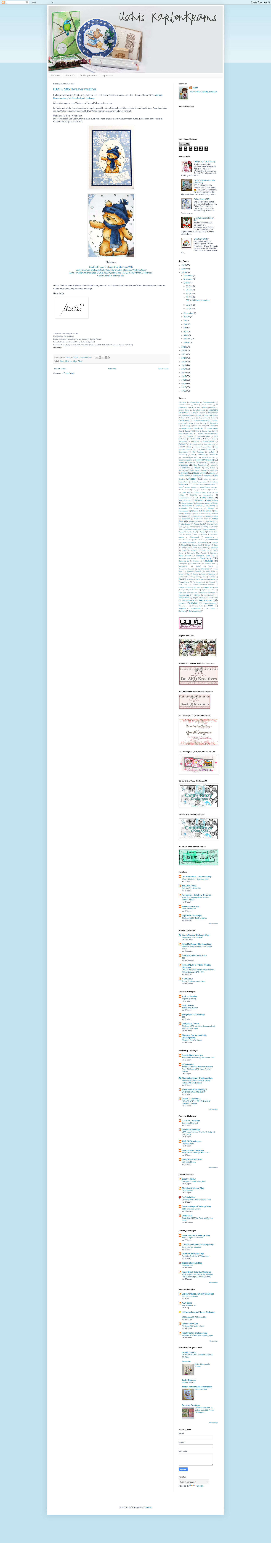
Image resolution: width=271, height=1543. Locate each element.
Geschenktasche (185, 460)
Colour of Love (194, 423)
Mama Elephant (187, 503)
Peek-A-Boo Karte (201, 519)
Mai (185, 328)
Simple (207, 545)
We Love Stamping (190, 906)
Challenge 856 (187, 1265)
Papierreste (186, 519)
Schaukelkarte (200, 540)
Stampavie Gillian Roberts (197, 553)
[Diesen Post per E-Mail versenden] (96, 357)
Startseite (55, 75)
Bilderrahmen (213, 412)
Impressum (107, 75)
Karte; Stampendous (199, 482)
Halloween (186, 468)
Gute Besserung (200, 465)
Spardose (214, 548)
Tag (187, 574)
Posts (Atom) (69, 373)
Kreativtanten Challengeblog (194, 1333)
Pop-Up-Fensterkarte (210, 527)
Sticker (198, 566)
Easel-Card (195, 439)
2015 (183, 376)
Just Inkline (197, 475)
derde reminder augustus (191, 1247)
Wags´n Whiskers (199, 598)
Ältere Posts (163, 369)
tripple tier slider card (207, 592)
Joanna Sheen (184, 475)
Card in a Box (184, 420)
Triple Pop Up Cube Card (188, 592)
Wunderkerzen (196, 608)
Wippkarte (182, 608)
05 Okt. (189, 305)
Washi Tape (213, 598)
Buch (183, 418)
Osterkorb (214, 513)
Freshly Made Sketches (192, 1055)
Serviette (214, 542)
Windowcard (183, 606)
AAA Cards (187, 1303)
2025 (183, 269)
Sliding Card (185, 548)
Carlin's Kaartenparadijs (193, 1254)
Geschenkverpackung (204, 460)
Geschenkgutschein (190, 457)
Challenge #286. (126, 267)
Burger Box (203, 418)
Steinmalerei (195, 563)
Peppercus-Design (195, 521)
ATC (192, 407)
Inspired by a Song (189, 999)
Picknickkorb (210, 521)
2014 (183, 380)
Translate (200, 1486)
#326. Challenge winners (191, 1209)
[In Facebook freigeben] (105, 357)
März (186, 335)
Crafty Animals (104, 276)
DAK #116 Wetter (201, 239)
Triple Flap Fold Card (189, 590)
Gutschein (214, 465)
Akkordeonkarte (184, 405)
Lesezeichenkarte (185, 498)
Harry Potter (210, 468)
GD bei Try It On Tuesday (204, 162)
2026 (183, 265)
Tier (180, 579)
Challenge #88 (118, 276)
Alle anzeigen (213, 923)
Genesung (201, 454)
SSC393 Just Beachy (190, 1296)
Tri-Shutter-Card (199, 582)
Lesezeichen (208, 495)
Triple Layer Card (208, 590)
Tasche (195, 574)
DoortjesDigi (198, 428)
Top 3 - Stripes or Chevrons (192, 1238)
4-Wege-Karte (194, 402)
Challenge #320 (188, 1144)
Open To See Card (201, 513)
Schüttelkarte (203, 542)
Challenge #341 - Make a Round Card (196, 1200)
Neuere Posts (60, 369)
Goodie (212, 462)
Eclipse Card (210, 439)
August (187, 317)
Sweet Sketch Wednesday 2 (194, 1090)
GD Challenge (198, 452)
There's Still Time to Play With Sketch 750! (198, 1058)
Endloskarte (195, 441)
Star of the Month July (190, 1123)
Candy (213, 418)
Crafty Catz (187, 1216)
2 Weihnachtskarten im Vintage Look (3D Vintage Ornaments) (204, 1410)
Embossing (183, 441)
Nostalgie (188, 513)
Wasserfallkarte (188, 600)
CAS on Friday (188, 1197)
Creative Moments (190, 1324)
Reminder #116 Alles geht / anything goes (197, 1335)
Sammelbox (209, 537)
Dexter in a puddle (200, 426)
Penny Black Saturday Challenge (196, 1272)
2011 (183, 391)
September (189, 313)
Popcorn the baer (209, 529)
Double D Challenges (191, 1099)
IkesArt (212, 473)
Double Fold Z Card (192, 431)
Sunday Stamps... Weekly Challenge (198, 1294)
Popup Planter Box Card (188, 532)
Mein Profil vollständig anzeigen (203, 92)
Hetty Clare (214, 470)
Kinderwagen (198, 484)
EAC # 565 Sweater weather (74, 89)
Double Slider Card (208, 431)
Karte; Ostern (184, 482)
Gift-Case (191, 462)
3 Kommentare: (86, 357)
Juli (185, 320)
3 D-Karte (182, 402)
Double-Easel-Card (185, 434)
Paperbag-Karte (212, 516)
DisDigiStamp (186, 428)
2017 (183, 369)
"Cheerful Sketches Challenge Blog (197, 1245)
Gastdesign (183, 452)
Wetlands (182, 603)
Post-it (202, 532)
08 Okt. (189, 297)
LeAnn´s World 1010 (203, 492)
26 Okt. (189, 290)
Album (196, 405)
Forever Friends (185, 447)
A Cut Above (187, 979)
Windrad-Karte (197, 606)
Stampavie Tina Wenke (187, 558)
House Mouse (199, 473)
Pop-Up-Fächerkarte (192, 527)
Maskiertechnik (187, 505)
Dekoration (214, 423)
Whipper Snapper (209, 603)
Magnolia (198, 500)
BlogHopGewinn (187, 415)
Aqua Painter (207, 405)
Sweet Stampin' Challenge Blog (196, 1235)
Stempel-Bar (183, 566)
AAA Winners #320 (189, 1305)
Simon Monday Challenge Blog (195, 935)
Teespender (195, 577)
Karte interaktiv (209, 479)
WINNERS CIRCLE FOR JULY (193, 1092)
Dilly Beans (214, 426)
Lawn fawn (186, 492)
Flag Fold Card (209, 444)
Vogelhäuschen (209, 595)
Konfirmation (210, 484)
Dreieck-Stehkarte (203, 436)
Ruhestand (194, 537)
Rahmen (204, 534)
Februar (187, 339)
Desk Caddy (185, 426)
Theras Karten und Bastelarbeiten (197, 1387)
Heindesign (183, 470)
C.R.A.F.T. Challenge (191, 1121)
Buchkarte (192, 418)
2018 (183, 365)
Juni (186, 324)
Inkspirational (188, 1064)
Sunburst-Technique (194, 571)
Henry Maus (194, 470)
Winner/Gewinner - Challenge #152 (195, 879)
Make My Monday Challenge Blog (196, 944)
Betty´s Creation (199, 412)
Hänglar (197, 468)
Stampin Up (206, 558)
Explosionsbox (209, 441)
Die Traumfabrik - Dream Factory (196, 876)
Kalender (207, 475)
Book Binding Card (211, 415)
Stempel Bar (210, 563)
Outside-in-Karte (196, 516)
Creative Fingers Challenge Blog (103, 267)
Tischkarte (199, 579)
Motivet (211, 508)
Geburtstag (183, 454)
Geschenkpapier (208, 457)
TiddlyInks (211, 577)
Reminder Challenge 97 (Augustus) (195, 1256)
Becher (212, 407)
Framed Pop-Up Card (203, 447)
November (188, 279)
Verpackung (184, 595)
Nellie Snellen (206, 511)
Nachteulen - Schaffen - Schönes (196, 895)
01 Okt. (189, 308)
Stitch (211, 566)
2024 (183, 272)
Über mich (70, 75)
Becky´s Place (184, 410)
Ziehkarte (182, 611)
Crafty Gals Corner (190, 1024)
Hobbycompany (189, 1352)
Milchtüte (199, 505)
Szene (181, 574)
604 (183, 1017)
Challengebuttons (88, 75)
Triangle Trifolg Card (210, 587)
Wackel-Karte (184, 598)
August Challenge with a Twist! (193, 981)
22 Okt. (189, 293)
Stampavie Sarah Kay (205, 555)
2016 (183, 373)
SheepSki (185, 545)
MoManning (183, 508)
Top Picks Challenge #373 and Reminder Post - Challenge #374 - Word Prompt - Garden (197, 1069)
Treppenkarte (184, 582)
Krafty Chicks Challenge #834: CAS (195, 1153)
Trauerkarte (210, 579)
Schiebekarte (213, 540)
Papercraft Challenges (192, 916)
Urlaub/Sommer (201, 1389)
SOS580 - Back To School (192, 1040)
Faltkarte (182, 444)
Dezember (188, 276)
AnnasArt (186, 1362)
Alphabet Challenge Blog (193, 1188)
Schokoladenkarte (188, 542)
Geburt (211, 452)
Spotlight (194, 550)
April (186, 331)
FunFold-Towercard (208, 449)
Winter (80, 361)
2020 (183, 358)
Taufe (203, 574)
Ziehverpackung (195, 611)
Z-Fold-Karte (210, 608)
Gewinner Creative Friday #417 (194, 1181)
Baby (205, 407)
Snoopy (204, 548)
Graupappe (183, 465)
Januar (187, 342)
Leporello (193, 495)
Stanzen (196, 561)
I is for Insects (187, 1190)
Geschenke (213, 454)
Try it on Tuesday (189, 996)
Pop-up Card (199, 524)
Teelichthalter (183, 577)
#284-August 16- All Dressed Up (194, 1317)
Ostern (184, 516)
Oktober (187, 283)
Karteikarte (214, 482)
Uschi (195, 88)
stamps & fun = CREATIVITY (194, 956)
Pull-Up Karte (191, 534)
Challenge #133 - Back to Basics (194, 918)
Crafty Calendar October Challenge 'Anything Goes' (123, 270)
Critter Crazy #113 (201, 199)
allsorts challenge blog (192, 1263)
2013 (183, 383)
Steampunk (183, 563)
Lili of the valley (71, 361)
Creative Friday (189, 1179)
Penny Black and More (192, 1160)
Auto (198, 407)
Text (203, 577)
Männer (199, 503)
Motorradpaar (183, 511)
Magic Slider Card (185, 500)
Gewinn (181, 462)
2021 (183, 354)
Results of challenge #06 (191, 888)
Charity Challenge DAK (201, 420)
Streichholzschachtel (186, 569)
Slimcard (196, 548)
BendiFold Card (199, 410)
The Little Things (189, 886)
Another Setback (188, 1382)
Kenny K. (185, 484)
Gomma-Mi (202, 462)
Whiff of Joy (193, 603)
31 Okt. (189, 286)
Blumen (198, 415)
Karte (62, 361)
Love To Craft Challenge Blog (82, 273)
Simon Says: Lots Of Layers (192, 937)
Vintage (197, 595)
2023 (183, 347)
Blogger (148, 1507)
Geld (192, 454)
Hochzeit (185, 473)
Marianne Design (211, 503)
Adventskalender (209, 402)
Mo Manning (210, 505)
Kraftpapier (196, 490)
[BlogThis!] (99, 357)
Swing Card (210, 571)
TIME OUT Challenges (191, 1141)
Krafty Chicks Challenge (193, 1150)
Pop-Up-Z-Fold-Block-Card (190, 529)
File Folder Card (195, 444)
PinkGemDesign (184, 524)
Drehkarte (189, 436)
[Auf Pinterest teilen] (108, 357)
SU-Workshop (203, 569)
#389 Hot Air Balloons (190, 1008)
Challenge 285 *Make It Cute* (193, 1326)
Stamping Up (184, 561)
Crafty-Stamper (189, 1380)
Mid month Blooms (189, 909)
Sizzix (216, 545)
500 (183, 958)
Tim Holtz (189, 579)
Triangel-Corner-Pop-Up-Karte (203, 584)
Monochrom (198, 508)
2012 (183, 387)
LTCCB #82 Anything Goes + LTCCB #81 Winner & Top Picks (125, 273)
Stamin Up (205, 550)
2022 (183, 350)
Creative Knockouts (191, 1130)
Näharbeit (194, 511)
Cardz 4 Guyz (188, 1005)
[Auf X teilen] (102, 357)
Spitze (184, 550)
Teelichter (211, 574)
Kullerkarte (214, 490)
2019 (183, 362)
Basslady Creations (191, 1405)
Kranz (205, 490)
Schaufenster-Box (185, 540)
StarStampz (208, 561)
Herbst (204, 470)
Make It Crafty (212, 500)
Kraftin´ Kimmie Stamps (187, 487)
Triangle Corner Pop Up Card (189, 587)
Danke (204, 423)
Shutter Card (197, 545)
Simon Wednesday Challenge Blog (197, 1078)
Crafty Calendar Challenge (88, 270)
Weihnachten (205, 600)
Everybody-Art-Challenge (193, 1015)
